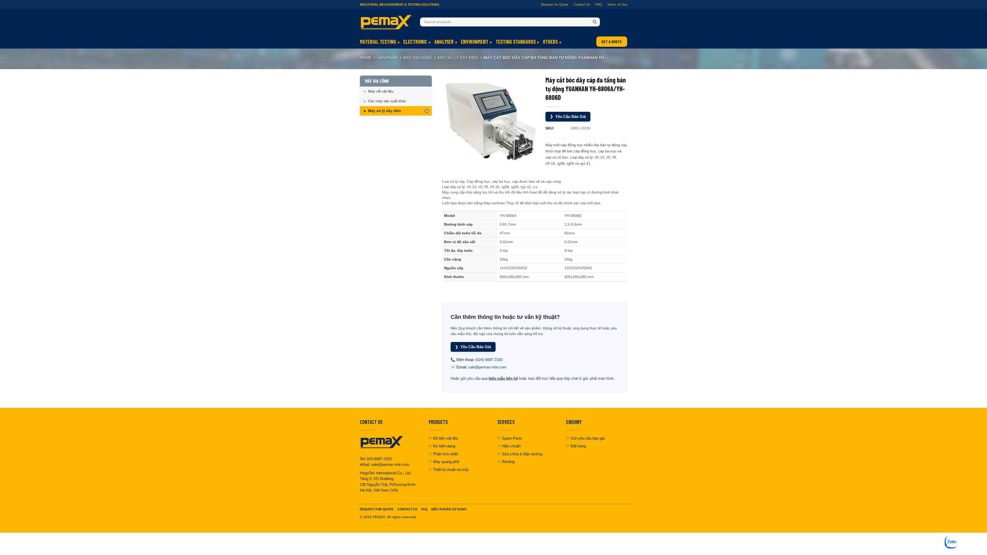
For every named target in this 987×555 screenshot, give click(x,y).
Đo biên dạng (444, 446)
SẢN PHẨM (387, 57)
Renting (508, 461)
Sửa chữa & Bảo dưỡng (522, 454)
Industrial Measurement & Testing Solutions (399, 4)
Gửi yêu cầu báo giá (588, 438)
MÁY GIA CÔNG (417, 57)
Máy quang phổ (446, 461)
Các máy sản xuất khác (387, 101)
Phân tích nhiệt (445, 454)
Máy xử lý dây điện (458, 57)
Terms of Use (617, 4)
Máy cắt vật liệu (381, 91)
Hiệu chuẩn (511, 446)
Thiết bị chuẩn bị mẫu (451, 469)
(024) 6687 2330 (488, 359)
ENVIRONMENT (474, 42)
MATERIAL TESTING (378, 42)
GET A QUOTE (611, 41)
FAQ (598, 4)
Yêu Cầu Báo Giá (568, 116)
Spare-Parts (512, 438)
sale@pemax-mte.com (487, 367)
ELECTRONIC (415, 42)
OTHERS (550, 42)
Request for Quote (554, 4)
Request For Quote (377, 509)
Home (366, 57)
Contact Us (581, 4)
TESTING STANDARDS (516, 42)
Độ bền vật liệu (445, 438)
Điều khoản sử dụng (449, 509)
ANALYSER (444, 42)
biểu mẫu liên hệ (503, 378)
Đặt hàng (578, 446)
